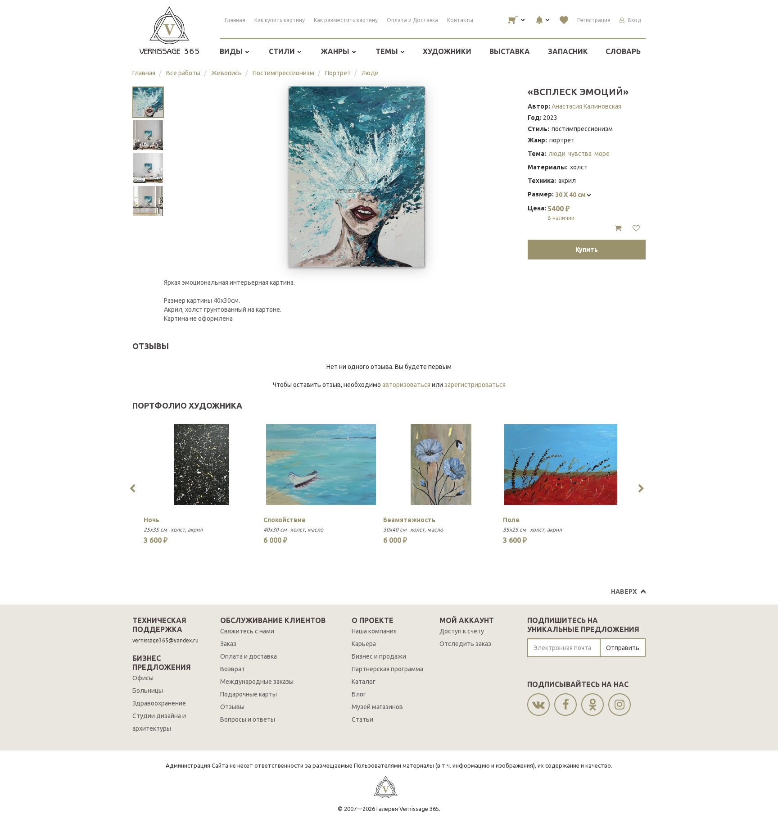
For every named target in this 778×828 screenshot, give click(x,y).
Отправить (622, 647)
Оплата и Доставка (412, 20)
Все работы (183, 73)
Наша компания (374, 631)
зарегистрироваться (475, 384)
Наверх (624, 591)
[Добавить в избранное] (636, 228)
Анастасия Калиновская (586, 106)
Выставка (509, 51)
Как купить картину (279, 20)
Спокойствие (284, 519)
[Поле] (560, 464)
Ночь (151, 519)
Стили (283, 51)
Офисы (143, 678)
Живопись (226, 73)
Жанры (336, 51)
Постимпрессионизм (283, 73)
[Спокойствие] (321, 464)
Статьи (362, 719)
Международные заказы (257, 681)
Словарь (623, 51)
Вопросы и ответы (247, 719)
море (602, 153)
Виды (232, 51)
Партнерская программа (387, 669)
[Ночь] (201, 464)
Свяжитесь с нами (247, 631)
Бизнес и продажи (379, 656)
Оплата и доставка (248, 656)
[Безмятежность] (440, 464)
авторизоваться (406, 384)
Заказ (228, 643)
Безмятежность (409, 519)
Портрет (338, 73)
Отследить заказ (465, 643)
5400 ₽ (560, 213)
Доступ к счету (461, 631)
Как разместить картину (346, 20)
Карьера (364, 643)
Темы (387, 51)
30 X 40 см (571, 194)
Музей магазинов (377, 706)
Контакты (460, 20)
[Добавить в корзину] (618, 228)
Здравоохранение (159, 703)
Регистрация (594, 20)
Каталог (363, 681)
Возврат (232, 669)
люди (556, 153)
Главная (235, 20)
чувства (580, 153)
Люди (370, 73)
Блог (359, 694)
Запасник (568, 51)
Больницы (147, 690)
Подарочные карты (248, 694)
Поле (511, 519)
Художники (447, 51)
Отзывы (232, 706)
